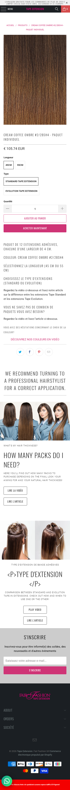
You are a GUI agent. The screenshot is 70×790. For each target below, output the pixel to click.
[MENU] (1, 9)
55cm (20, 165)
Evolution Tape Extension (21, 191)
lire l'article (35, 620)
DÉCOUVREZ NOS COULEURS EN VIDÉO (35, 339)
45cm (9, 165)
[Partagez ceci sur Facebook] (30, 352)
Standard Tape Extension (21, 181)
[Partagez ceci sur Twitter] (20, 352)
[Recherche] (56, 9)
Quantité (8, 201)
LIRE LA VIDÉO (15, 490)
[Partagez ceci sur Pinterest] (39, 352)
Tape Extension (24, 751)
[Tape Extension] (35, 9)
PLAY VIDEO (35, 609)
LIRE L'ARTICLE (15, 501)
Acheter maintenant (35, 228)
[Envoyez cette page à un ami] (49, 352)
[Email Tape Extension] (35, 740)
